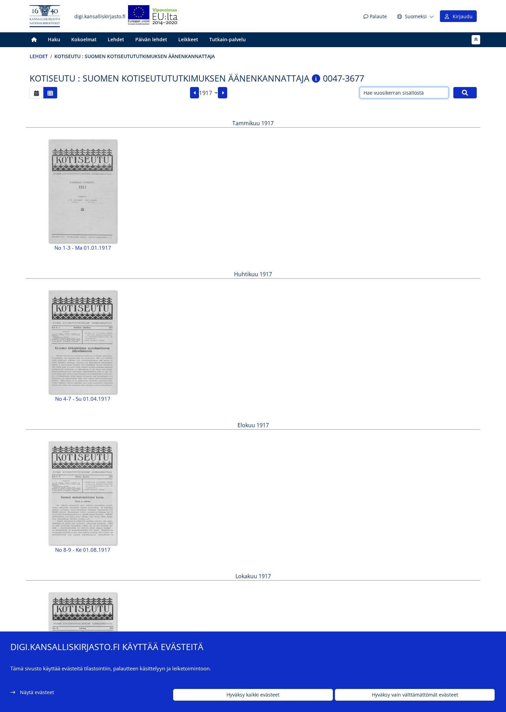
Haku (54, 39)
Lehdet (116, 39)
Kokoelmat (84, 39)
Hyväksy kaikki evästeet (253, 695)
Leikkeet (188, 39)
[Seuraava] (222, 93)
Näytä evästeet (37, 692)
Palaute (377, 16)
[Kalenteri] (36, 92)
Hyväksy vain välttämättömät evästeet (415, 695)
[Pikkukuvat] (50, 92)
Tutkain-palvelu (227, 39)
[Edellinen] (194, 93)
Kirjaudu (461, 16)
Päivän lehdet (151, 39)
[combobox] (208, 93)
